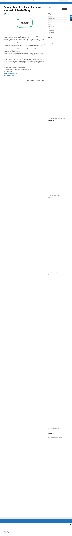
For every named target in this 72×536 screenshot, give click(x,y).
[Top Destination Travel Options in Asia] (57, 473)
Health (49, 24)
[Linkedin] (71, 18)
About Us (44, 520)
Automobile (50, 16)
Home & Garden (51, 26)
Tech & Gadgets (51, 30)
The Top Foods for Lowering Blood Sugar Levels (56, 118)
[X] (71, 20)
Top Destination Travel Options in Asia (54, 272)
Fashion (49, 22)
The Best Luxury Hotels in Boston (54, 195)
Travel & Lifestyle (51, 32)
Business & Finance (51, 18)
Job (49, 28)
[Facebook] (71, 16)
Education (50, 20)
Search (49, 7)
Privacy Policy (33, 520)
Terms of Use (39, 520)
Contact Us (28, 520)
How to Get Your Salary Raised (53, 428)
